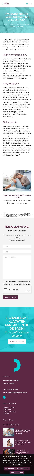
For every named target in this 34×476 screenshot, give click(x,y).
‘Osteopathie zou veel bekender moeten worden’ (23, 441)
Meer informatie (17, 472)
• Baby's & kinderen (9, 407)
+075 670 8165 (13, 389)
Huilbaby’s (6, 71)
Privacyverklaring (8, 420)
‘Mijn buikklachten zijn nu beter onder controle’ (17, 196)
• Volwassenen (7, 409)
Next (28, 187)
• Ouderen (6, 413)
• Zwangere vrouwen (9, 411)
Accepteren (9, 468)
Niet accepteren (22, 468)
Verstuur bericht (10, 297)
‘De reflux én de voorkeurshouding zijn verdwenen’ (22, 452)
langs (17, 155)
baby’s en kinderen (11, 128)
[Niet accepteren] (32, 465)
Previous (5, 187)
